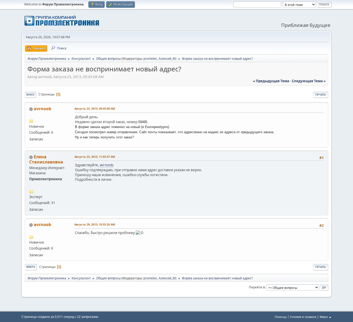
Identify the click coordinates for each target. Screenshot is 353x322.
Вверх (30, 267)
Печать (320, 94)
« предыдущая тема (271, 81)
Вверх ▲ (326, 317)
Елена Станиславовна (46, 159)
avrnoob (42, 108)
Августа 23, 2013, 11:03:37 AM (94, 157)
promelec (150, 58)
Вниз (30, 94)
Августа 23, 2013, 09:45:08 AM (94, 108)
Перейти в (257, 287)
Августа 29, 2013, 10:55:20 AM (94, 224)
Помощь (281, 317)
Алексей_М (167, 58)
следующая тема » (309, 81)
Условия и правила (303, 317)
